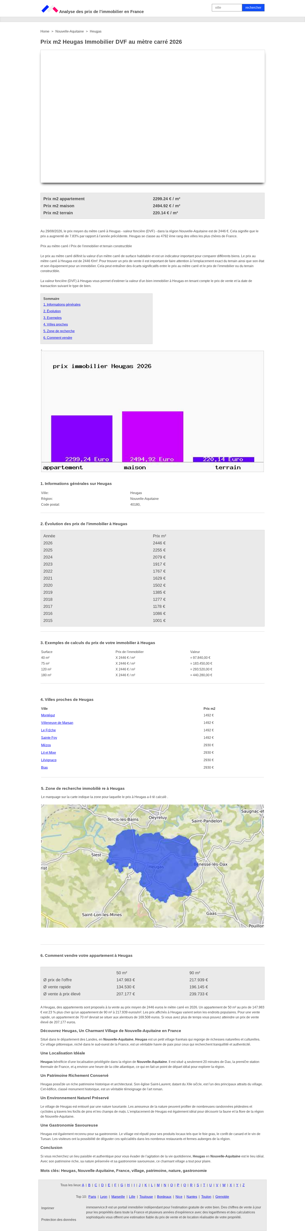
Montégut (48, 715)
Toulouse (146, 1196)
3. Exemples (52, 318)
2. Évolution (52, 311)
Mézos (46, 745)
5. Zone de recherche (59, 331)
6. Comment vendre (57, 337)
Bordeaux (164, 1196)
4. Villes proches (55, 324)
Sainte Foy (49, 737)
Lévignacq (48, 760)
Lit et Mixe (48, 752)
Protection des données (58, 1219)
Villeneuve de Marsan (57, 723)
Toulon (206, 1196)
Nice (179, 1196)
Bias (44, 767)
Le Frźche (48, 730)
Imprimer (47, 1208)
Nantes (192, 1196)
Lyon (103, 1196)
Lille (132, 1196)
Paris (92, 1196)
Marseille (118, 1196)
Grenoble (222, 1196)
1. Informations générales (62, 304)
